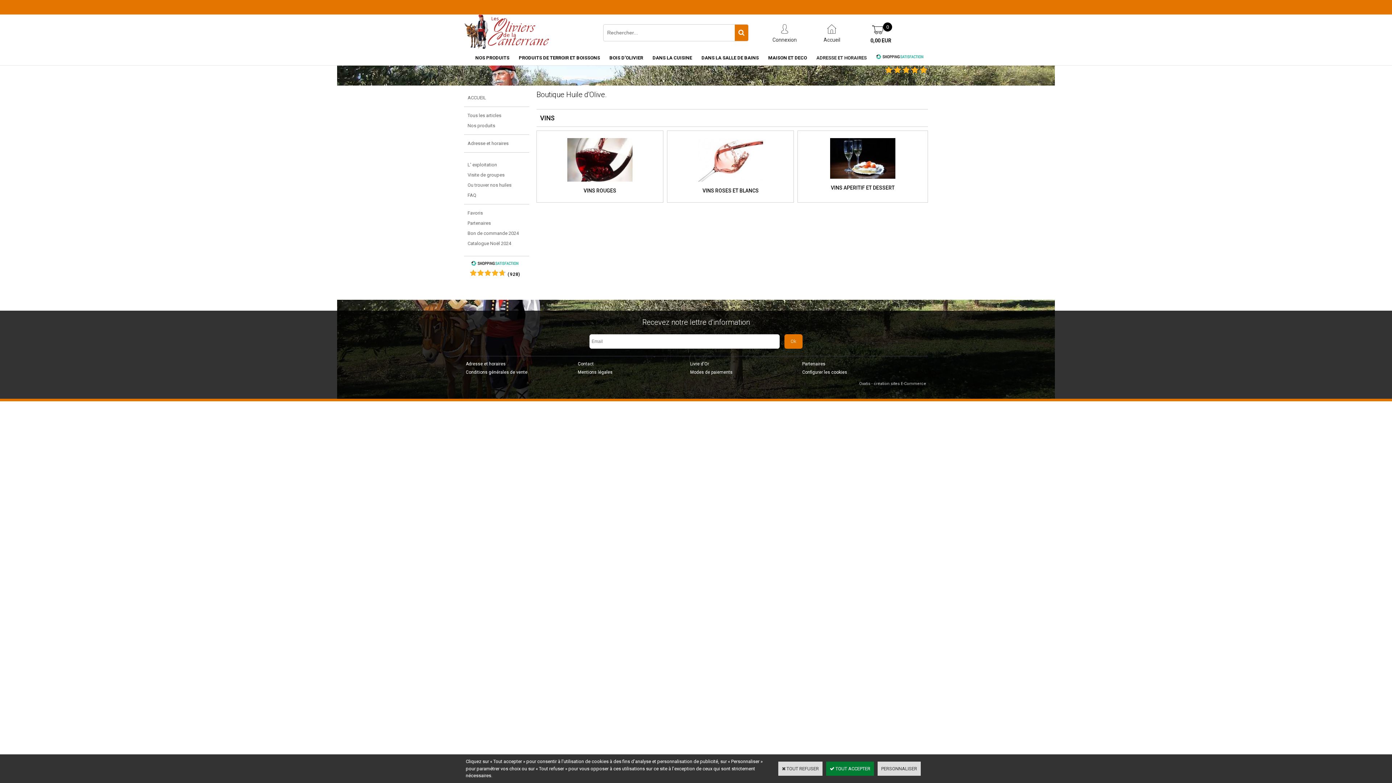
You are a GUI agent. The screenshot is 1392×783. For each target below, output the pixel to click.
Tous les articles (484, 115)
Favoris (475, 213)
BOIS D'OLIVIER (626, 58)
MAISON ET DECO (787, 58)
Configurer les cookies (824, 372)
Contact (586, 363)
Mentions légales (595, 372)
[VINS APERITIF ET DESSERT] (862, 180)
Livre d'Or (699, 363)
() (514, 274)
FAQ (472, 195)
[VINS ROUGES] (600, 183)
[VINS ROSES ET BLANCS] (730, 183)
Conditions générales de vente (496, 372)
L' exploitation (482, 164)
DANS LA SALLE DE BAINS (730, 58)
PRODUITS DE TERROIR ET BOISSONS (559, 58)
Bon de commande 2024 (493, 233)
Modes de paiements (711, 372)
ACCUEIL (477, 97)
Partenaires (479, 223)
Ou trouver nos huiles (489, 185)
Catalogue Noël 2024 (489, 243)
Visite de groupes (486, 175)
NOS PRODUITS (492, 58)
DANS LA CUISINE (672, 58)
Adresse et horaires (841, 58)
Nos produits (481, 125)
